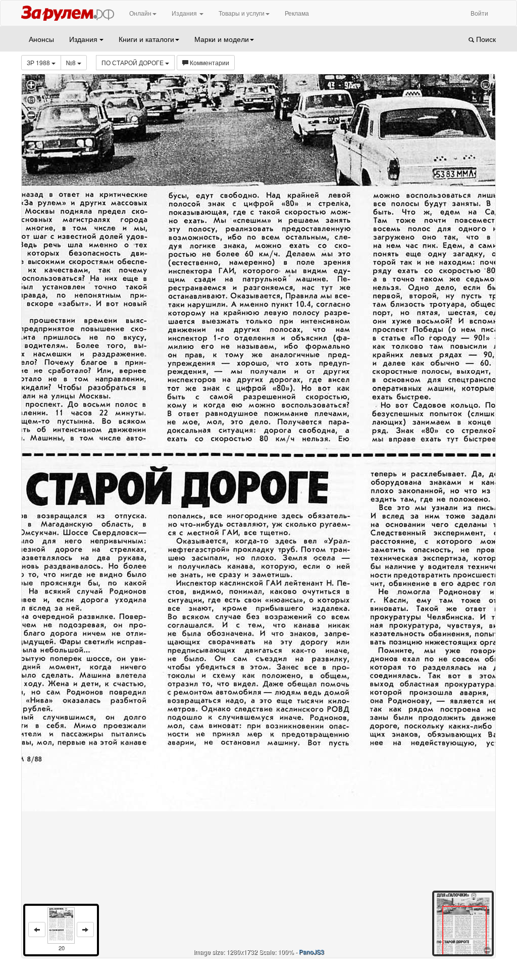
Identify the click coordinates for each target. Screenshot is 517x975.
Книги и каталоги (146, 39)
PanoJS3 (311, 951)
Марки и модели (221, 39)
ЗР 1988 (39, 62)
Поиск (485, 39)
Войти (479, 13)
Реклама (297, 13)
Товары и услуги (242, 13)
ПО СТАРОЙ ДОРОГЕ (133, 62)
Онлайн (140, 13)
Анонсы (41, 39)
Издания (185, 13)
